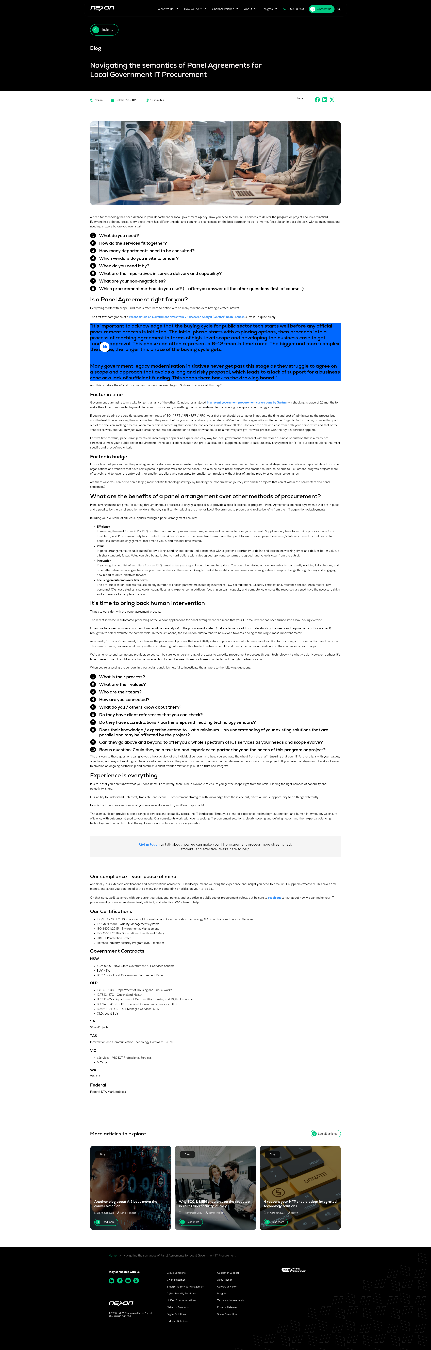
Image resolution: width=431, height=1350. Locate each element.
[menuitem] (168, 9)
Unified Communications (181, 1300)
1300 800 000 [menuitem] (296, 9)
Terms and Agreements (230, 1300)
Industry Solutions (177, 1321)
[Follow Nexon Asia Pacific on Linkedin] (113, 1281)
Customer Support (228, 1273)
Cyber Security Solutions (181, 1293)
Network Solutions (178, 1307)
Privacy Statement (227, 1307)
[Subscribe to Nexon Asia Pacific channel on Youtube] (129, 1281)
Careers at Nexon (227, 1286)
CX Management (176, 1279)
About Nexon (225, 1279)
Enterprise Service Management (185, 1286)
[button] (317, 99)
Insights (221, 1293)
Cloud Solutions (176, 1273)
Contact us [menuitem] (324, 9)
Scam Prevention (227, 1314)
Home (113, 1255)
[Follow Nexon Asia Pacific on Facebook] (121, 1281)
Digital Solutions (176, 1314)
